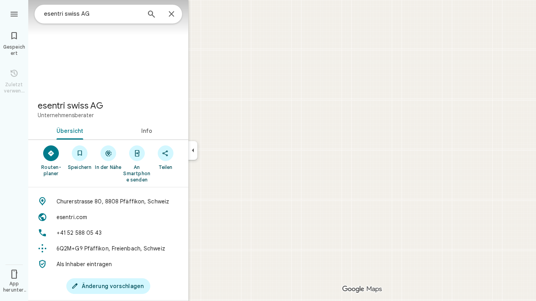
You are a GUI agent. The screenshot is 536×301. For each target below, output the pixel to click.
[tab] (68, 130)
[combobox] (92, 13)
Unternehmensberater (66, 115)
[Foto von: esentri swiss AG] (108, 47)
